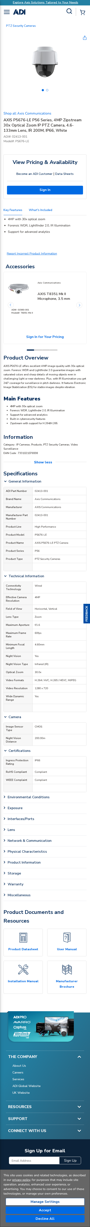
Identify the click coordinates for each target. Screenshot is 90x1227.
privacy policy (21, 1180)
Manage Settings (45, 1201)
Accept (45, 1210)
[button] (86, 613)
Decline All (45, 1218)
